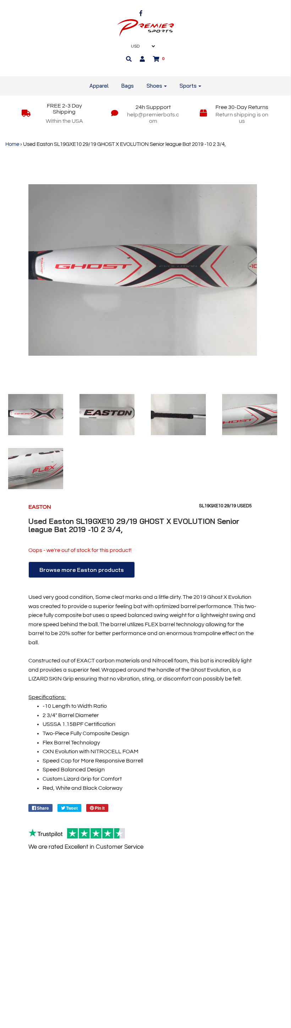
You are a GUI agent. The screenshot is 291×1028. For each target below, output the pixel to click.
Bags (127, 85)
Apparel (99, 85)
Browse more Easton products (81, 569)
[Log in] (142, 59)
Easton (39, 507)
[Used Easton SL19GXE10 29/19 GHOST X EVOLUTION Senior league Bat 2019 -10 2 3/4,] (35, 414)
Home (12, 144)
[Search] (128, 59)
